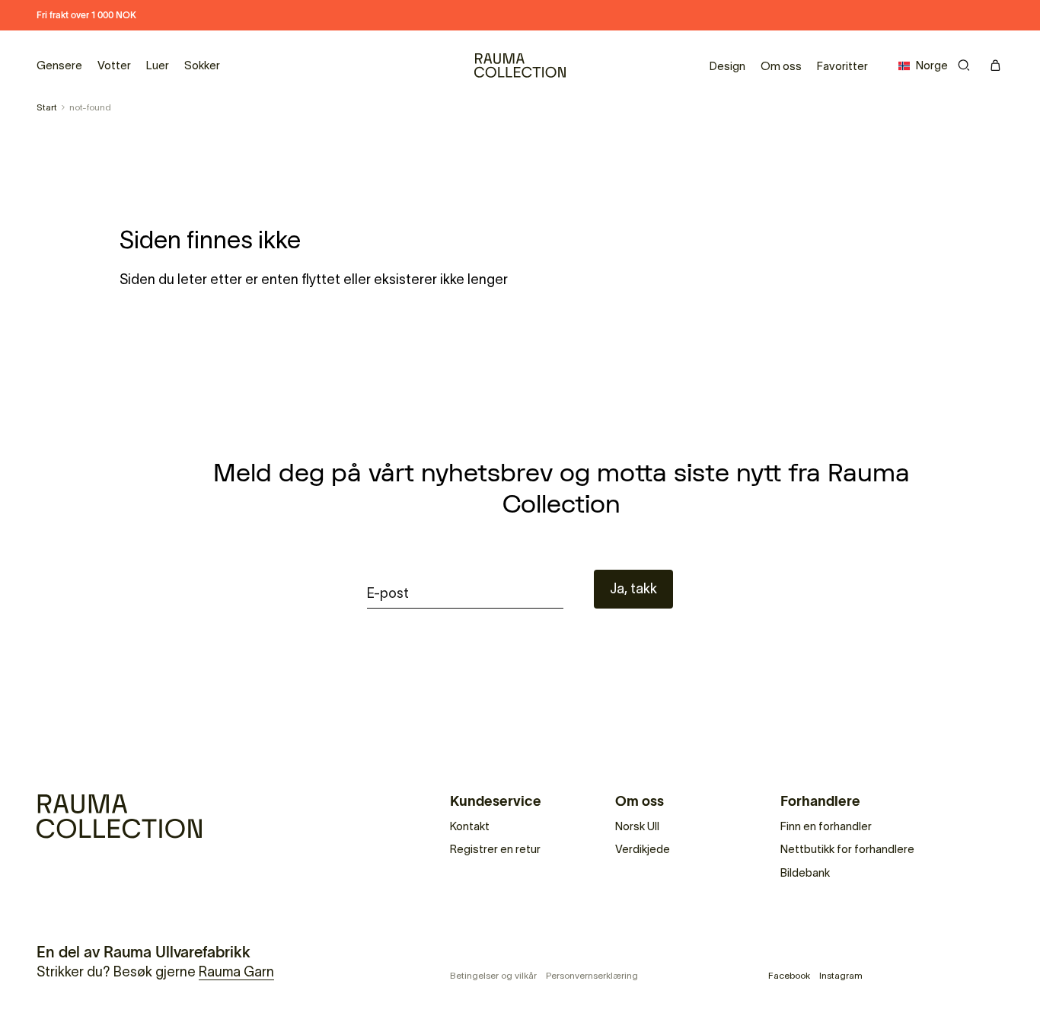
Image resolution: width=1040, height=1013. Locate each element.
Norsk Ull (637, 826)
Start (47, 107)
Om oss (781, 65)
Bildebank (805, 872)
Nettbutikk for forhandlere (847, 848)
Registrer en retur (495, 848)
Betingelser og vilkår (493, 975)
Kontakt (470, 826)
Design (727, 65)
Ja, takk (633, 588)
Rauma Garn (236, 971)
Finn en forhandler (826, 826)
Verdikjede (642, 848)
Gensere (59, 65)
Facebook (789, 975)
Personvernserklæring (592, 975)
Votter (114, 65)
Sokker (202, 65)
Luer (157, 65)
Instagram (841, 975)
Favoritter (842, 65)
